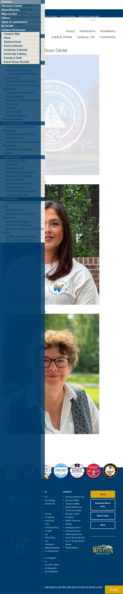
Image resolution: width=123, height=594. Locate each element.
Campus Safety (72, 503)
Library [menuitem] (5, 18)
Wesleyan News (73, 527)
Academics (108, 31)
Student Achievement (88, 16)
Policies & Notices (46, 517)
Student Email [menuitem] (12, 41)
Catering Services (73, 534)
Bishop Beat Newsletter (49, 547)
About (70, 31)
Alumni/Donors (67, 16)
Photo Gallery (71, 547)
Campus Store (72, 500)
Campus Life (86, 37)
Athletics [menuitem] (6, 1)
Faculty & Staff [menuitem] (13, 58)
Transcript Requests (47, 568)
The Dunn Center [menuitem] (11, 5)
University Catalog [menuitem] (15, 53)
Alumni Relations (46, 544)
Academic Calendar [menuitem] (16, 49)
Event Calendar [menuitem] (13, 45)
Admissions (87, 31)
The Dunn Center (49, 16)
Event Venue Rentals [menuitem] (16, 62)
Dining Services (72, 531)
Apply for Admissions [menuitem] (14, 22)
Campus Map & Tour (75, 497)
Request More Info (46, 503)
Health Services (72, 520)
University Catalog (46, 500)
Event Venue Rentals (75, 537)
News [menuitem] (7, 37)
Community (108, 37)
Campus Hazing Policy (48, 527)
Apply (103, 494)
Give (102, 525)
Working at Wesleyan (48, 571)
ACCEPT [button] (114, 589)
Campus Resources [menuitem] (13, 30)
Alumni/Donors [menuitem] (10, 10)
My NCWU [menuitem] (7, 26)
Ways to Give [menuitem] (9, 14)
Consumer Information (48, 564)
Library (68, 524)
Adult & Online (62, 37)
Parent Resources (73, 507)
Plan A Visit (103, 516)
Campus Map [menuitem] (12, 33)
